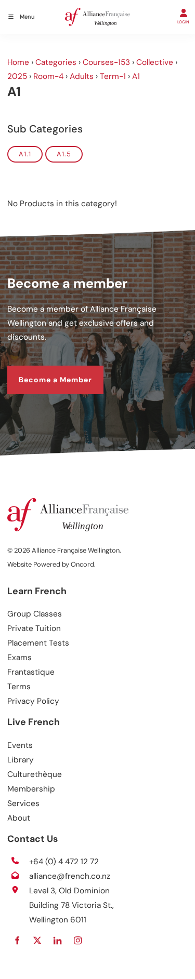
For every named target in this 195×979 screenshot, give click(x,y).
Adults (82, 76)
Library (20, 760)
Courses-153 (106, 62)
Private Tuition (34, 628)
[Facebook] (17, 940)
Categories (55, 62)
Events (20, 745)
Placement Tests (38, 643)
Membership (31, 789)
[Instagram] (77, 940)
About (18, 818)
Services (23, 803)
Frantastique (31, 672)
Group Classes (34, 614)
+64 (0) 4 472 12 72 (64, 861)
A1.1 (25, 154)
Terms (19, 686)
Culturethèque (34, 774)
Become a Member (44, 372)
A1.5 (64, 154)
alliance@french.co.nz (69, 876)
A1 (136, 76)
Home (18, 62)
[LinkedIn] (57, 940)
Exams (19, 657)
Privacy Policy (33, 701)
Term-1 (113, 76)
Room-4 (48, 76)
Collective (154, 62)
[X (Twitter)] (37, 940)
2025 (17, 76)
